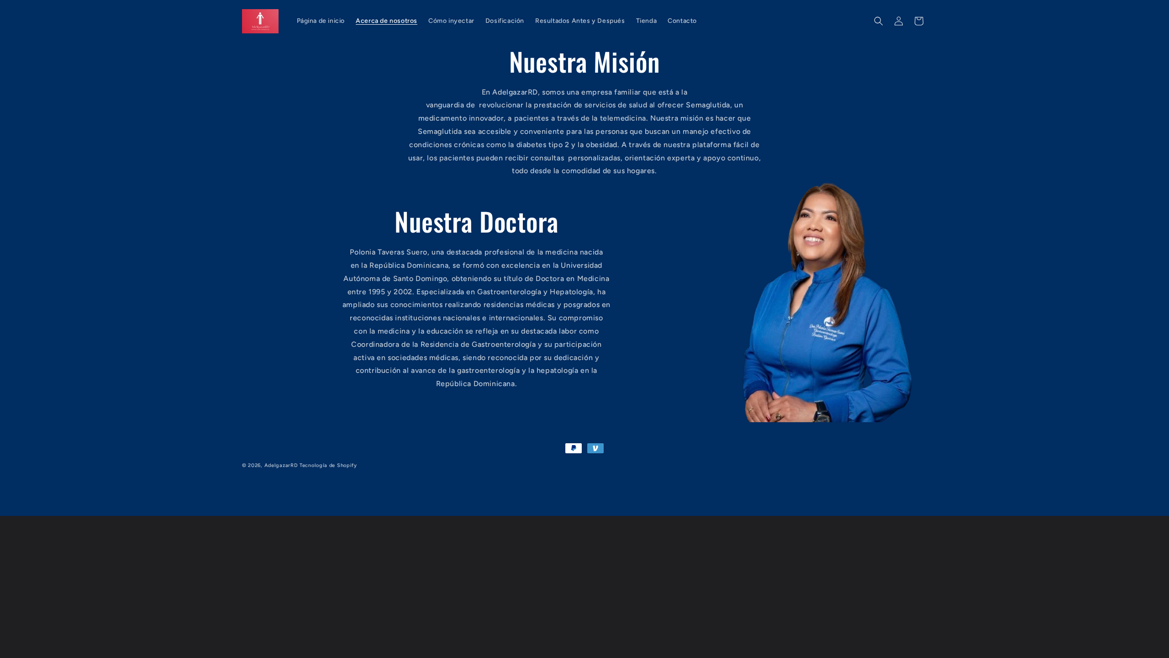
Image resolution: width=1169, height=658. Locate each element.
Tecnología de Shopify (328, 465)
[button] (879, 21)
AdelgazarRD (281, 465)
